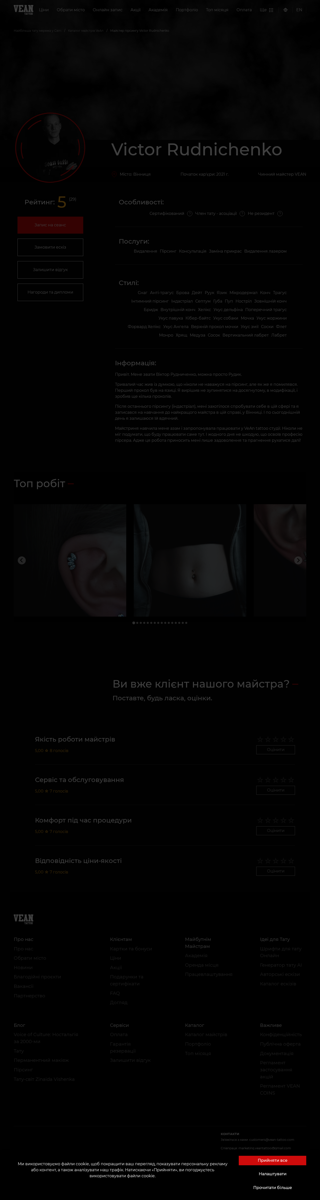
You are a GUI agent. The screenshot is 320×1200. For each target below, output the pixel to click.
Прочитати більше (272, 1187)
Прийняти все (273, 1160)
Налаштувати (272, 1174)
